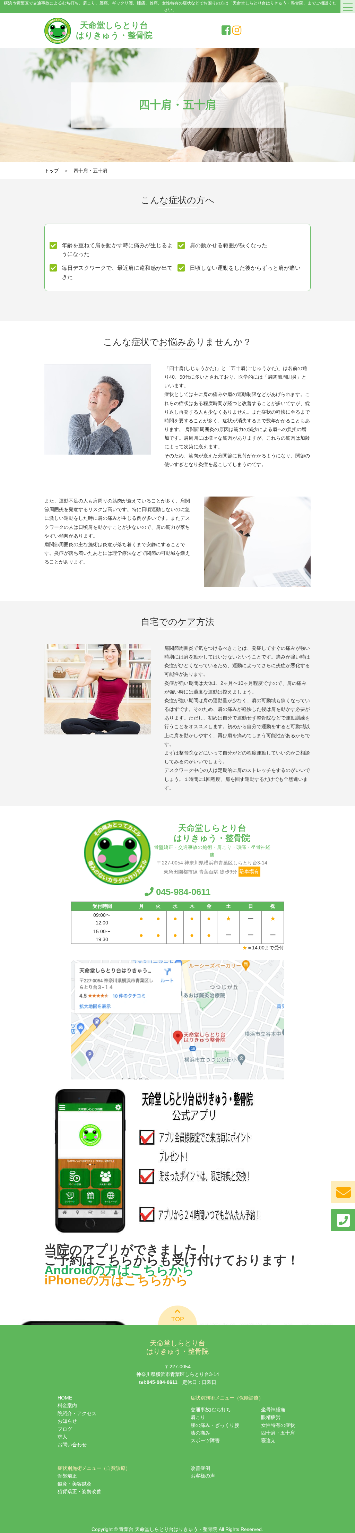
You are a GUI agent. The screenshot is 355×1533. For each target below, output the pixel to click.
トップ (51, 170)
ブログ (65, 1429)
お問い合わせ (72, 1444)
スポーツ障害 (205, 1440)
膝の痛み (200, 1433)
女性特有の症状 (278, 1425)
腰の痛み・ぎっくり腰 (215, 1425)
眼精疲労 (270, 1417)
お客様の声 (203, 1476)
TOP (177, 1319)
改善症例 (200, 1468)
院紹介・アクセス (77, 1413)
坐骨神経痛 (273, 1409)
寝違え (268, 1440)
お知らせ (67, 1421)
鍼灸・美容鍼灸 (75, 1484)
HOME (65, 1398)
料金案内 (67, 1405)
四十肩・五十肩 (278, 1433)
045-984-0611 (183, 892)
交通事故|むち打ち (211, 1409)
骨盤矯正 (67, 1476)
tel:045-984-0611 (158, 1382)
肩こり (198, 1417)
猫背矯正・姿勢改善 (79, 1491)
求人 (62, 1436)
